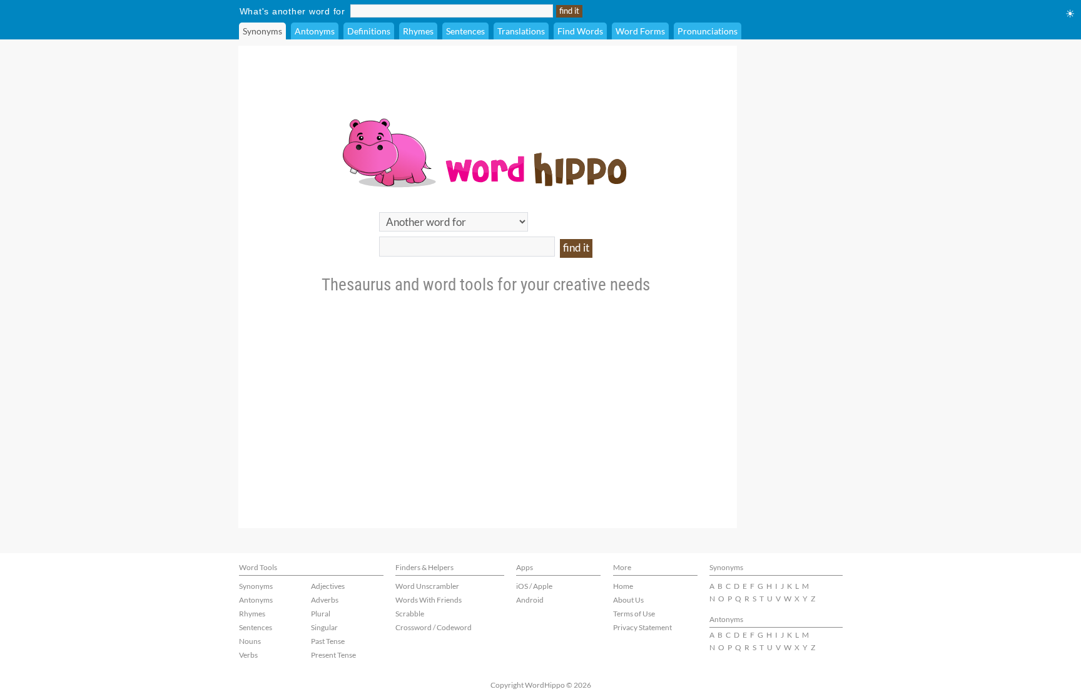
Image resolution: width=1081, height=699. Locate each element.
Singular (324, 627)
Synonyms (262, 31)
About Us (628, 600)
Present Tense (333, 655)
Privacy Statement (642, 627)
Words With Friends (428, 600)
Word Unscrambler (427, 586)
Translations (521, 31)
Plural (320, 613)
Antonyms (315, 31)
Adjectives (328, 586)
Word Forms (640, 31)
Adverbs (324, 600)
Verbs (248, 655)
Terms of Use (634, 613)
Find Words (580, 31)
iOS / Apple (534, 586)
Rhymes (418, 31)
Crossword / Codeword (433, 627)
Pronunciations (708, 31)
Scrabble (409, 613)
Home (623, 586)
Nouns (250, 641)
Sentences (465, 31)
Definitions (368, 31)
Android (530, 600)
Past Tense (328, 641)
